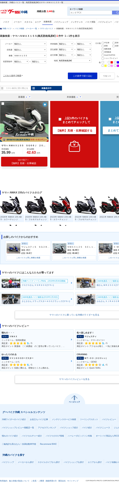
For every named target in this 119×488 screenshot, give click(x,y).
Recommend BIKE (48, 444)
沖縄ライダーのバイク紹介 (14, 419)
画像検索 (48, 21)
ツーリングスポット (89, 419)
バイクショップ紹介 (69, 427)
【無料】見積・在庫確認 (23, 162)
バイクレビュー (105, 22)
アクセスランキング (47, 427)
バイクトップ (8, 462)
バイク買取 (90, 22)
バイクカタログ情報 (55, 436)
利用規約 (3, 481)
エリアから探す (95, 462)
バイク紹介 (87, 427)
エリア (38, 22)
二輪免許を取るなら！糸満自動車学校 (19, 444)
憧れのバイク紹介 (10, 436)
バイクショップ (61, 22)
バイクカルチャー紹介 (32, 436)
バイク (6, 22)
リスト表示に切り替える (17, 88)
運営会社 (62, 481)
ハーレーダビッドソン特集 (80, 436)
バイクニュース (103, 427)
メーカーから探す (26, 462)
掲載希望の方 (51, 481)
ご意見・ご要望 (37, 481)
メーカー (18, 22)
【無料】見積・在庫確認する (74, 130)
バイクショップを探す (74, 462)
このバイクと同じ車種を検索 (28, 258)
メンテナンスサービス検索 (64, 419)
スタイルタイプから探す (49, 462)
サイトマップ (72, 481)
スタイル (28, 22)
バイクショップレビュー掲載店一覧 (18, 427)
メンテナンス (77, 22)
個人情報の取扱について (19, 481)
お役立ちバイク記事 (39, 419)
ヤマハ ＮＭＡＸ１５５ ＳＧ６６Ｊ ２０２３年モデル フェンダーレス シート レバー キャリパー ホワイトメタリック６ (23, 145)
